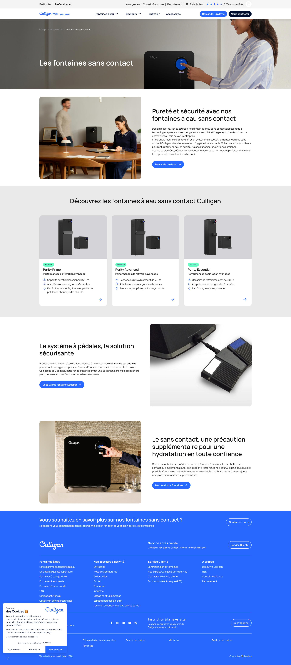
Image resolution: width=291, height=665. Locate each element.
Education (99, 586)
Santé (97, 581)
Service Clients (240, 545)
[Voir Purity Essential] (218, 260)
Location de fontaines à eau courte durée (116, 605)
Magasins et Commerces (107, 595)
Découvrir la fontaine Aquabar (59, 384)
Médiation (174, 640)
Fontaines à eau (104, 14)
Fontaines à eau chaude (52, 586)
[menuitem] (47, 4)
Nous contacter (240, 14)
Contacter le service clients (163, 576)
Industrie (99, 591)
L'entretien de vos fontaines (163, 566)
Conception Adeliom (240, 656)
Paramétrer (34, 649)
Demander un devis (213, 14)
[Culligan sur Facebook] (111, 622)
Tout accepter (56, 649)
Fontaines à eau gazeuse (53, 576)
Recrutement (209, 581)
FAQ (41, 591)
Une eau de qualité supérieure (56, 571)
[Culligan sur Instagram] (117, 622)
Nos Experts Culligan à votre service (167, 571)
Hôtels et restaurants (105, 571)
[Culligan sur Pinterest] (135, 622)
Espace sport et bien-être (108, 600)
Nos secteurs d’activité (109, 561)
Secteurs (131, 14)
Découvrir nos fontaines (169, 485)
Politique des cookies (222, 640)
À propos (208, 561)
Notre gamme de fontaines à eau (57, 566)
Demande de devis (166, 164)
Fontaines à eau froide (51, 581)
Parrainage (88, 645)
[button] (8, 658)
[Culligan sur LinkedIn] (123, 622)
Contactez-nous (239, 522)
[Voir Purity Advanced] (145, 260)
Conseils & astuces (212, 576)
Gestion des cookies (135, 640)
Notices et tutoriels (49, 595)
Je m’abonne (241, 623)
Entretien (154, 14)
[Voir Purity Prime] (73, 260)
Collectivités (100, 576)
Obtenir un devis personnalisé (55, 600)
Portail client (196, 4)
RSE (204, 571)
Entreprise (99, 566)
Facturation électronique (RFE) (165, 581)
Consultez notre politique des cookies (21, 636)
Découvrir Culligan (212, 566)
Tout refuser (14, 649)
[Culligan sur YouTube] (129, 622)
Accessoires (173, 14)
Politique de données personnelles (99, 640)
